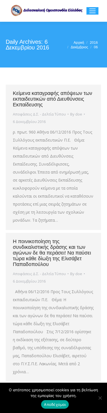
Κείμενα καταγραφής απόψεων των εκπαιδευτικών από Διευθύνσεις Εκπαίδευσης (52, 99)
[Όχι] (100, 398)
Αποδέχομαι (55, 404)
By (76, 114)
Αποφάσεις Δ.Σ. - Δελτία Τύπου (39, 114)
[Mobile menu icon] (92, 11)
